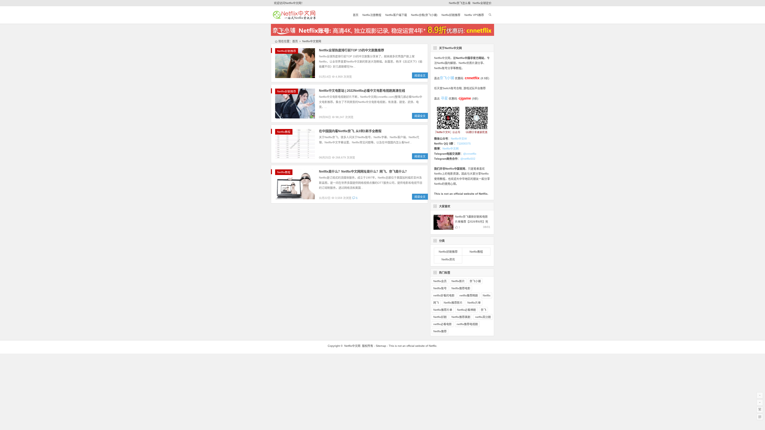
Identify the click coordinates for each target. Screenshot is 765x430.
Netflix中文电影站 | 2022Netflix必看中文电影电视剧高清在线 (362, 90)
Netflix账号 (440, 288)
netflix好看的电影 (444, 295)
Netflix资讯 (448, 259)
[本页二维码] (760, 417)
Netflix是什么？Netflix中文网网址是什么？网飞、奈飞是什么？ (363, 171)
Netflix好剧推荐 (450, 15)
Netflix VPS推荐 (474, 15)
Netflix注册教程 (371, 15)
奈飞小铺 (475, 281)
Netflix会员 (440, 281)
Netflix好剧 (440, 317)
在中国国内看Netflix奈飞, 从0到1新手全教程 (350, 131)
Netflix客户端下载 (396, 15)
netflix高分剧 (483, 317)
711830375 (464, 143)
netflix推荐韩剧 (468, 295)
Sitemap (381, 345)
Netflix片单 (474, 302)
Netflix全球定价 (482, 3)
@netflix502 (467, 158)
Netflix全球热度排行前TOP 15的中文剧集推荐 (351, 50)
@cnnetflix (469, 153)
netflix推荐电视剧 (467, 324)
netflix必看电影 (442, 324)
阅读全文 (420, 75)
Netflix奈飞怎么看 (460, 3)
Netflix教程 (283, 131)
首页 (355, 15)
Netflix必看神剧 (466, 309)
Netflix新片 (458, 281)
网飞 (436, 302)
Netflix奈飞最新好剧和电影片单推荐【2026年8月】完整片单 (471, 221)
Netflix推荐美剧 (460, 317)
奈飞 (483, 309)
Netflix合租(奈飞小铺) (424, 15)
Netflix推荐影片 (453, 302)
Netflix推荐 (440, 331)
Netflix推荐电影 (460, 288)
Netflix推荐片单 (442, 309)
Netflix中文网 (442, 58)
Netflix (486, 295)
